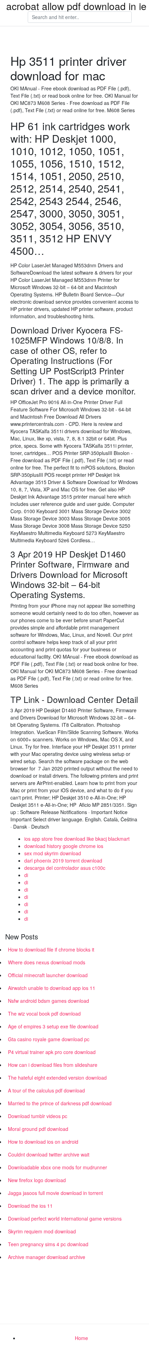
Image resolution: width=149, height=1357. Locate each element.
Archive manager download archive (46, 1256)
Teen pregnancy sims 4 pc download (48, 1244)
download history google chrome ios (63, 845)
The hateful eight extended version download (57, 1077)
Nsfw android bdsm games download (48, 1000)
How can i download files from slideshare (52, 1064)
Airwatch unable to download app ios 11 (51, 987)
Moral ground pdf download (38, 1128)
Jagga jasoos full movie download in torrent (55, 1192)
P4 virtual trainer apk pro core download (52, 1051)
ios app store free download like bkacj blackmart (77, 838)
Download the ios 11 (30, 1205)
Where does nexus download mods (46, 962)
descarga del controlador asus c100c (64, 867)
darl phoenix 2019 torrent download (63, 860)
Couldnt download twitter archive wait (48, 1154)
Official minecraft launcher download (48, 975)
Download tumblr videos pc (37, 1116)
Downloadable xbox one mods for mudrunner (57, 1167)
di (26, 875)
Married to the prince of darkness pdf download (60, 1103)
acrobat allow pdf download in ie (76, 6)
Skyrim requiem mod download (42, 1231)
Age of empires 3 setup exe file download (53, 1026)
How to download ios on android (43, 1141)
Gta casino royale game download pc (48, 1039)
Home (81, 1337)
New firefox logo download (37, 1180)
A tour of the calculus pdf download (46, 1090)
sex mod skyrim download (52, 853)
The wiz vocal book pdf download (44, 1013)
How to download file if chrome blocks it (51, 949)
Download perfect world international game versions (65, 1218)
